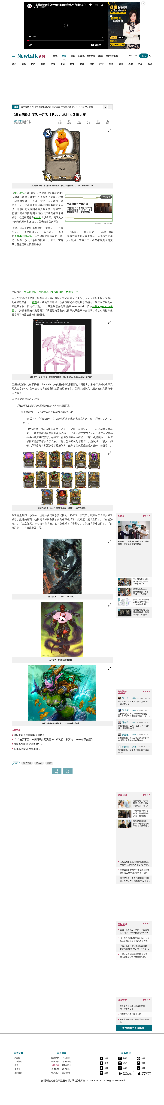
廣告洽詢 (66, 1073)
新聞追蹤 (18, 1073)
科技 (101, 64)
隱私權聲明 (67, 1065)
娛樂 (72, 64)
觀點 (73, 56)
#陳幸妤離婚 (112, 56)
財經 (33, 64)
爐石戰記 (19, 193)
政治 (14, 64)
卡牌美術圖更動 (23, 236)
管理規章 (66, 1069)
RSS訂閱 (66, 1058)
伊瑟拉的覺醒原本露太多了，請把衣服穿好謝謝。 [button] (62, 723)
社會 (43, 64)
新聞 (64, 56)
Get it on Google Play (126, 1073)
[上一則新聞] (105, 107)
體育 (92, 64)
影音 (150, 64)
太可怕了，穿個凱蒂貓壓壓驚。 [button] (62, 660)
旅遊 (111, 64)
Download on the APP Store (144, 1073)
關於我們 (55, 1058)
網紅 (82, 64)
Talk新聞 (91, 56)
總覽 (55, 56)
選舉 (140, 64)
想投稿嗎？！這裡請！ (134, 1028)
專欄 (130, 64)
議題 (100, 56)
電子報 (17, 1069)
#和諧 (49, 763)
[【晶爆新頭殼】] (124, 25)
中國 (53, 64)
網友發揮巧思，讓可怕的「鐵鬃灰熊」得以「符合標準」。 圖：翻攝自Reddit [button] (62, 186)
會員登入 (55, 1073)
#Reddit (39, 763)
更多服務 (61, 1053)
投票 (16, 1065)
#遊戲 (15, 763)
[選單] (13, 55)
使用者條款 (67, 1062)
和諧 (34, 302)
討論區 (81, 56)
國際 (23, 64)
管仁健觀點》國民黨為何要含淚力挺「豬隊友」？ (51, 291)
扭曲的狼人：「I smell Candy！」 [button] (62, 597)
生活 (62, 64)
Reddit (37, 217)
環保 (121, 64)
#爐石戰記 (27, 763)
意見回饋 (55, 1069)
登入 (144, 56)
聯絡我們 (55, 1062)
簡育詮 (20, 121)
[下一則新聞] (110, 107)
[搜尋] (150, 55)
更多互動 (18, 1053)
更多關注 (126, 1053)
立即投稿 (55, 1065)
